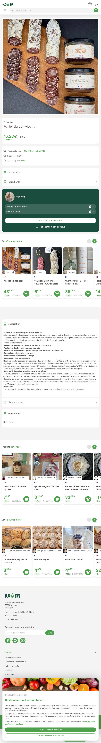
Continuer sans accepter (16, 695)
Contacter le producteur (52, 226)
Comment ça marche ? (15, 662)
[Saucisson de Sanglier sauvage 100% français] (47, 273)
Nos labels (9, 670)
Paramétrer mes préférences (50, 736)
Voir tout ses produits (50, 220)
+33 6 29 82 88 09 (12, 616)
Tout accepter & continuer (51, 730)
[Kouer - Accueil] (8, 4)
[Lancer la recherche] (96, 10)
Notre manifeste (12, 666)
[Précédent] (89, 241)
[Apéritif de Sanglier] (16, 273)
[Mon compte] (89, 4)
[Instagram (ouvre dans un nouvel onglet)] (15, 640)
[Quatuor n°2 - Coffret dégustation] (78, 273)
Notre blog (9, 674)
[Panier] (96, 4)
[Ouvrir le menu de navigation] (4, 10)
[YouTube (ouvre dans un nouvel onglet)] (22, 640)
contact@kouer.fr (12, 619)
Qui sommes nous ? (13, 657)
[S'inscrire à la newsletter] (49, 632)
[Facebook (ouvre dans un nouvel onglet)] (7, 640)
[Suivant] (94, 241)
